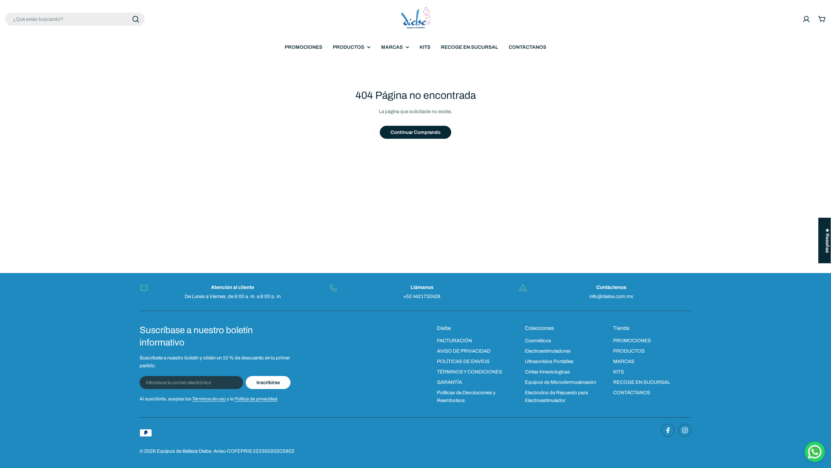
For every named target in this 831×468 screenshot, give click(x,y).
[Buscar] (136, 19)
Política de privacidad (255, 398)
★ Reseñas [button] (827, 240)
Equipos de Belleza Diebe (184, 451)
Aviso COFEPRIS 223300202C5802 (254, 451)
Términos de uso (209, 398)
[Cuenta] (806, 19)
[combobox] (75, 19)
